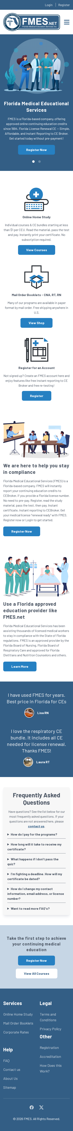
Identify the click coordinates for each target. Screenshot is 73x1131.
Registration (49, 1047)
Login (49, 5)
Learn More (19, 666)
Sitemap (9, 1087)
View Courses (36, 250)
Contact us (11, 1069)
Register (64, 5)
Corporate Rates (16, 1032)
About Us (10, 1078)
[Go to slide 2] (40, 162)
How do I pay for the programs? (34, 834)
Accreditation (50, 1056)
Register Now (36, 150)
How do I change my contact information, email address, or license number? (35, 893)
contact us (36, 826)
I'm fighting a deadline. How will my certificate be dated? (34, 876)
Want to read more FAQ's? (30, 908)
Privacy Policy (50, 1029)
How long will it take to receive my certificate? (34, 846)
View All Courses (36, 973)
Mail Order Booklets (18, 1023)
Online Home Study (18, 1014)
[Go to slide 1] (33, 162)
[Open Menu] (67, 22)
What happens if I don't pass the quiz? (33, 861)
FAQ (6, 1060)
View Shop (36, 323)
